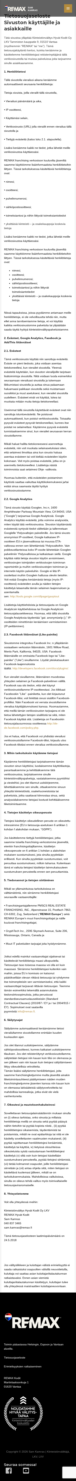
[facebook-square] (13, 1470)
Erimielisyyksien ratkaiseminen (23, 1366)
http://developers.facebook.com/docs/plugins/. (40, 668)
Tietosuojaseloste (14, 1357)
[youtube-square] (29, 1470)
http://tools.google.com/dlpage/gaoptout (34, 596)
